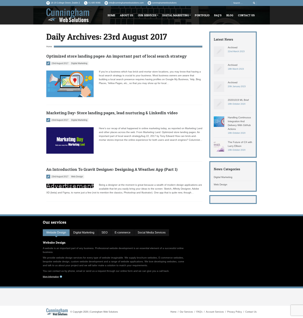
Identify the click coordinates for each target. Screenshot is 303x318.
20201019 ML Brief (238, 100)
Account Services (215, 311)
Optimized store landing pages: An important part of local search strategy (116, 56)
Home (49, 46)
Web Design (77, 176)
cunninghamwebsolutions (164, 3)
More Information (51, 276)
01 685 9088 (94, 3)
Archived (232, 47)
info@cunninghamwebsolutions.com (126, 3)
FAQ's (199, 311)
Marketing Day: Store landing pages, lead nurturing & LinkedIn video (112, 112)
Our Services (186, 311)
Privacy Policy (234, 311)
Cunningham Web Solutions (104, 311)
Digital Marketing (79, 63)
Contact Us (251, 311)
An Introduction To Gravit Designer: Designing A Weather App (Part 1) (111, 169)
